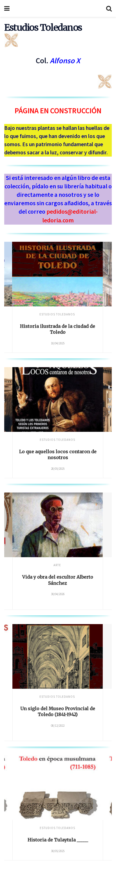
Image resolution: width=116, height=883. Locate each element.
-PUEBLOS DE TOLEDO (72, 565)
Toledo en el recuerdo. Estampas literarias (58, 329)
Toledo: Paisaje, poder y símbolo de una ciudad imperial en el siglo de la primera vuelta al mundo (72, 714)
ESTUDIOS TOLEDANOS (72, 440)
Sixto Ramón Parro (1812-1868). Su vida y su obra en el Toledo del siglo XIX (72, 583)
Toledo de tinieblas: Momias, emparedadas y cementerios (72, 454)
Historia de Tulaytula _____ (58, 840)
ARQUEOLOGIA (57, 314)
